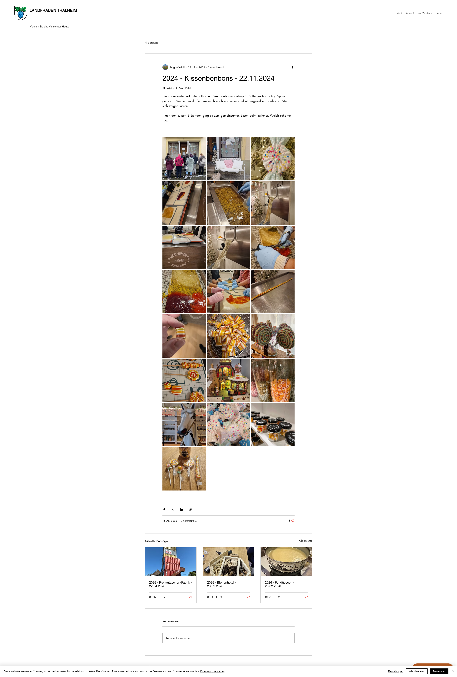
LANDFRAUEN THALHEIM (53, 10)
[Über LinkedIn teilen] (181, 509)
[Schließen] (453, 671)
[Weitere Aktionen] (292, 67)
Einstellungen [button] (395, 671)
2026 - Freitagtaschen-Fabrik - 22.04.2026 (170, 584)
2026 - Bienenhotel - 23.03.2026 (221, 584)
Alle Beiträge (151, 42)
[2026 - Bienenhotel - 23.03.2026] (228, 561)
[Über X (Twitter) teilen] (173, 509)
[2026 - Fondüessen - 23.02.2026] (286, 561)
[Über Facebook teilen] (164, 509)
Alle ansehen (305, 540)
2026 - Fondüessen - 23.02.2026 (279, 584)
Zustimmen (439, 671)
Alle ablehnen (417, 671)
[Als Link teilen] (190, 509)
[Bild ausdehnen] (184, 158)
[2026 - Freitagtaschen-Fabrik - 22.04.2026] (170, 561)
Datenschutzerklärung (212, 671)
